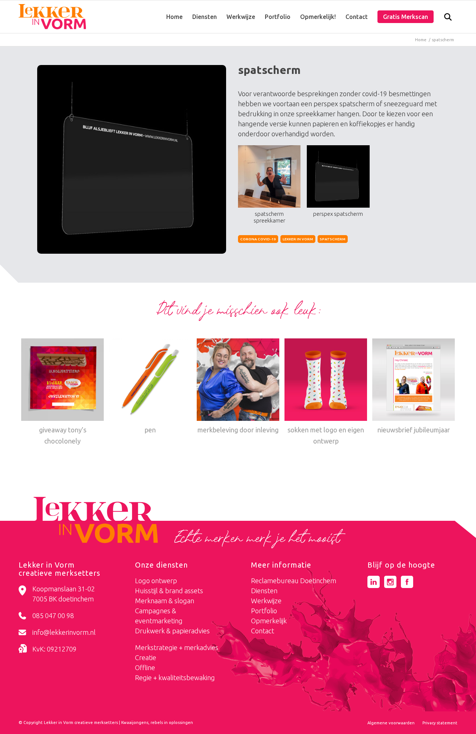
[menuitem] (174, 16)
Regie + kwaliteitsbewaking (175, 677)
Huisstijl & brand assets (169, 590)
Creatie (145, 657)
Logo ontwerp (156, 580)
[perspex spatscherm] (131, 159)
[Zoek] (447, 18)
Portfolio (264, 610)
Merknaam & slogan (164, 600)
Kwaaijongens (134, 722)
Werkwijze (266, 600)
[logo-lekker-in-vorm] (52, 16)
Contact (262, 630)
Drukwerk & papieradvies (172, 630)
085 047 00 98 (53, 615)
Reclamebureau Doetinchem (293, 580)
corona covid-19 (258, 239)
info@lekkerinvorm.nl (64, 632)
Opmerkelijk (269, 620)
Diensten (264, 590)
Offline (145, 667)
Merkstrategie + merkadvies (176, 647)
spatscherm (332, 239)
